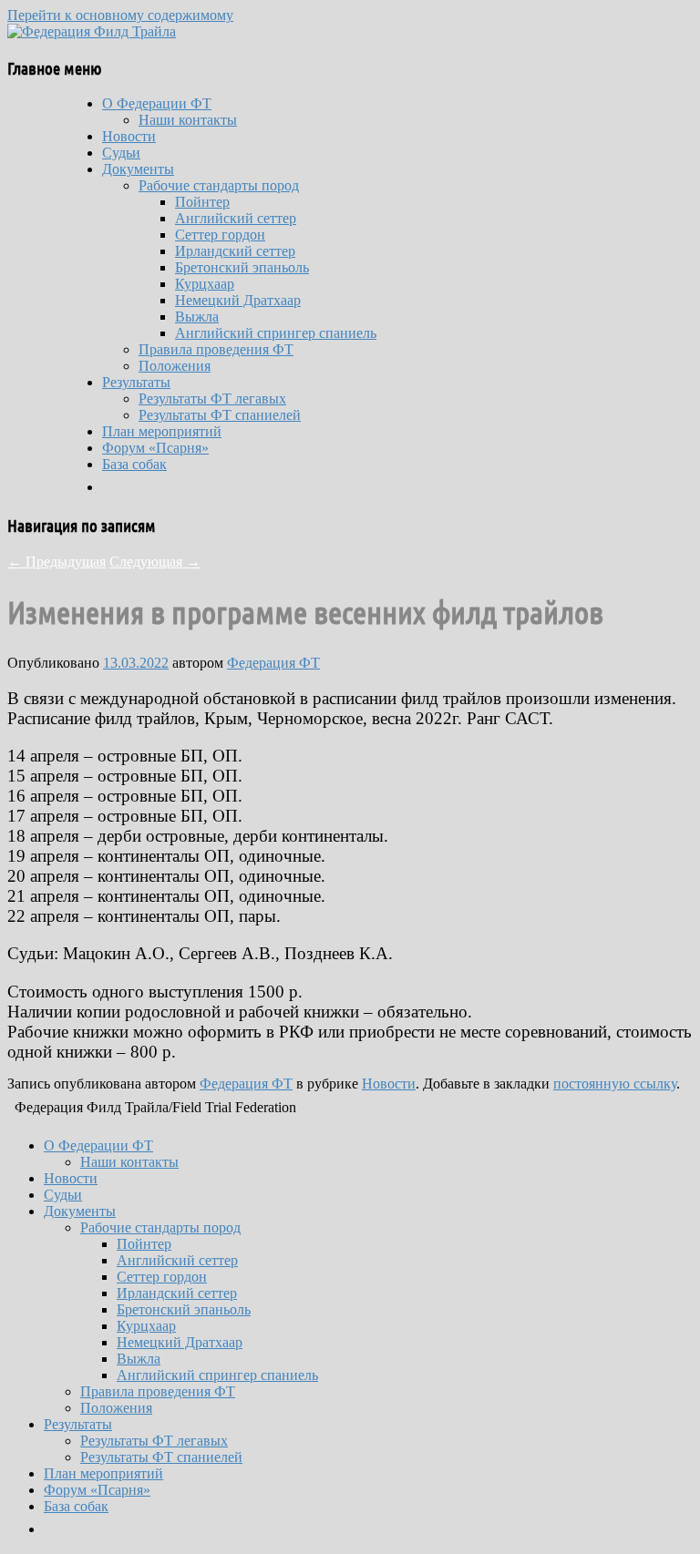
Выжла (197, 316)
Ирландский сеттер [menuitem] (177, 1293)
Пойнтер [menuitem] (144, 1244)
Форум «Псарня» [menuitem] (97, 1490)
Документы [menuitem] (80, 1211)
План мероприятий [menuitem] (103, 1473)
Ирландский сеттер (235, 251)
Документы (138, 169)
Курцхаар (204, 283)
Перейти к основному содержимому (120, 15)
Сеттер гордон (220, 234)
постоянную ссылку (614, 1083)
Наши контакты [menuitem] (129, 1162)
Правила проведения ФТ (216, 349)
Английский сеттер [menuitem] (177, 1260)
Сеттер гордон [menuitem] (162, 1276)
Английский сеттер (235, 218)
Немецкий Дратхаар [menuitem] (179, 1342)
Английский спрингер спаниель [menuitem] (217, 1375)
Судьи (121, 152)
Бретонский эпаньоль (242, 267)
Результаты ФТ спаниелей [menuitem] (161, 1457)
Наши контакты (188, 120)
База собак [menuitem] (76, 1506)
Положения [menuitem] (116, 1408)
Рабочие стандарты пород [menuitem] (160, 1227)
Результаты (136, 382)
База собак (134, 464)
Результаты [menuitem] (78, 1424)
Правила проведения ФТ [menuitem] (157, 1391)
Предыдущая (56, 561)
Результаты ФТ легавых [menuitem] (154, 1440)
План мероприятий (161, 431)
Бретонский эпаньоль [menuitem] (184, 1309)
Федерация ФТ (273, 662)
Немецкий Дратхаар (238, 300)
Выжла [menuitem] (138, 1358)
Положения (175, 365)
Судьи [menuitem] (63, 1194)
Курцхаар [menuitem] (146, 1326)
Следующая (155, 561)
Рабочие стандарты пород (219, 185)
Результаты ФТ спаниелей (220, 415)
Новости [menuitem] (71, 1178)
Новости (129, 136)
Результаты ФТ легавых (212, 398)
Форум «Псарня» (155, 447)
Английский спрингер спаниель (275, 333)
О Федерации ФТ (156, 103)
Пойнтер (202, 202)
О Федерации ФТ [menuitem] (98, 1145)
